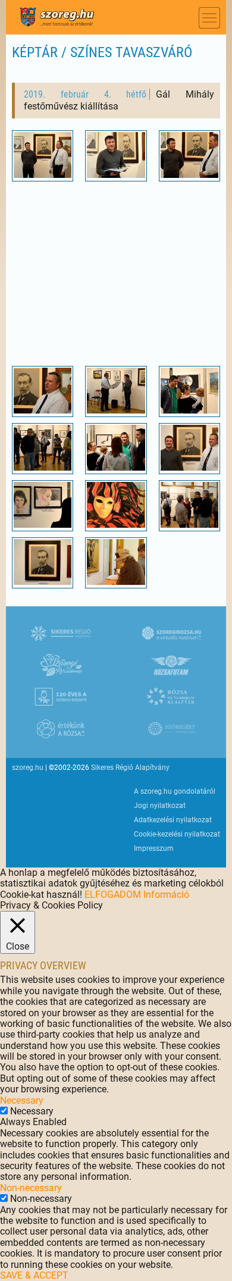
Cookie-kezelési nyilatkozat (177, 834)
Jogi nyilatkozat (160, 805)
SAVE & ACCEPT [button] (34, 1275)
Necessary (32, 1111)
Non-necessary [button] (31, 1188)
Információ (166, 894)
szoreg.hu (27, 767)
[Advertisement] (116, 270)
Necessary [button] (21, 1100)
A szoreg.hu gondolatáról (174, 791)
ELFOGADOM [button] (112, 894)
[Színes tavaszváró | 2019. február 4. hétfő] (43, 174)
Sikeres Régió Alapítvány (130, 767)
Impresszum (154, 848)
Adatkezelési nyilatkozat (173, 820)
